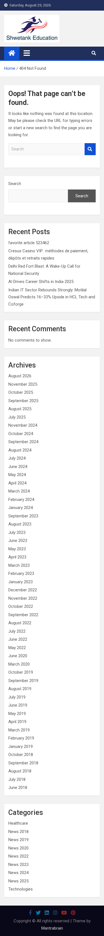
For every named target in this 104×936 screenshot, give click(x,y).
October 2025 (20, 392)
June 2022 (17, 639)
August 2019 (19, 688)
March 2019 (19, 730)
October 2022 (20, 606)
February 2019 (21, 738)
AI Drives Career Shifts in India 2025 (40, 281)
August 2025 (19, 408)
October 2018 (20, 754)
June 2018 (17, 787)
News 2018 (18, 831)
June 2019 (17, 705)
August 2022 (19, 622)
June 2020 (17, 655)
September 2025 (23, 400)
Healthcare (18, 823)
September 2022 (23, 614)
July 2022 (17, 631)
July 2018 (17, 779)
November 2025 (22, 384)
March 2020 (19, 664)
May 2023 (17, 548)
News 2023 (18, 864)
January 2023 (20, 581)
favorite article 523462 (28, 242)
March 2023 (19, 565)
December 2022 (22, 589)
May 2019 (17, 713)
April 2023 (17, 557)
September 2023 (23, 516)
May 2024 (17, 474)
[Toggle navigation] (26, 53)
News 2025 (18, 881)
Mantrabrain (52, 928)
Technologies (20, 889)
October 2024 (20, 433)
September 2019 (23, 680)
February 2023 (21, 573)
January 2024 (20, 507)
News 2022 (18, 856)
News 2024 (18, 872)
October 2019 (20, 672)
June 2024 (17, 466)
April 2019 (17, 721)
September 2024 (23, 441)
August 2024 (19, 450)
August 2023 (19, 524)
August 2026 (19, 375)
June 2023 (17, 540)
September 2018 (23, 762)
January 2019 (20, 746)
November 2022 (22, 598)
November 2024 (22, 425)
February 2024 (21, 499)
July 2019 (17, 697)
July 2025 (17, 417)
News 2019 (18, 839)
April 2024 (17, 483)
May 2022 (17, 647)
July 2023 (17, 532)
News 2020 (18, 848)
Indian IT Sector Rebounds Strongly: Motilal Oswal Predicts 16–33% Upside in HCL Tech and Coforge (51, 297)
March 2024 (19, 491)
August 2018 (19, 771)
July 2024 (17, 458)
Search (90, 149)
